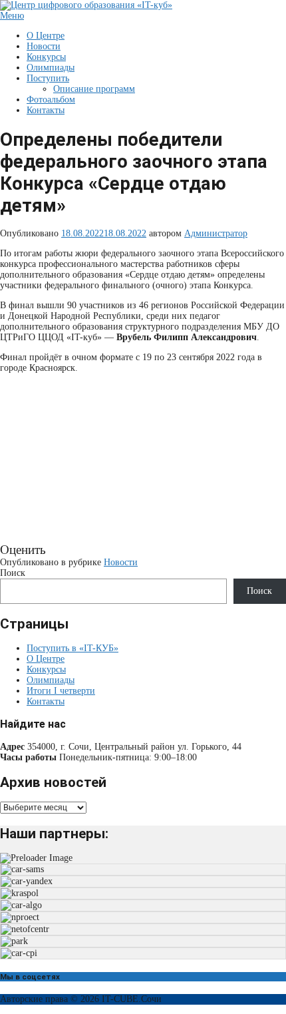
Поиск (12, 573)
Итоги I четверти (61, 691)
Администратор (215, 233)
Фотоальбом (51, 100)
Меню (12, 16)
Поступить (48, 78)
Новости (44, 46)
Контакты (46, 110)
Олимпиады (50, 68)
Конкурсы (46, 57)
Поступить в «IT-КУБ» (72, 648)
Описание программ (94, 89)
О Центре (46, 36)
